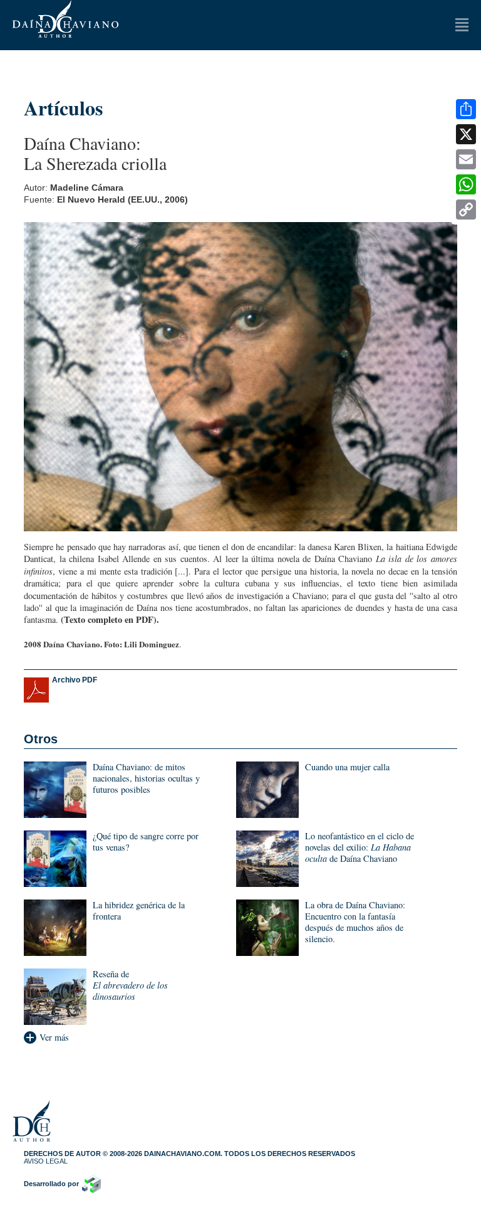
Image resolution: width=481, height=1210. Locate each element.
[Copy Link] (465, 209)
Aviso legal (46, 1161)
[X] (465, 134)
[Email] (465, 159)
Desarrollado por (51, 1183)
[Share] (465, 109)
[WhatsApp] (465, 184)
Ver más (54, 1037)
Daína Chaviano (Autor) (65, 19)
